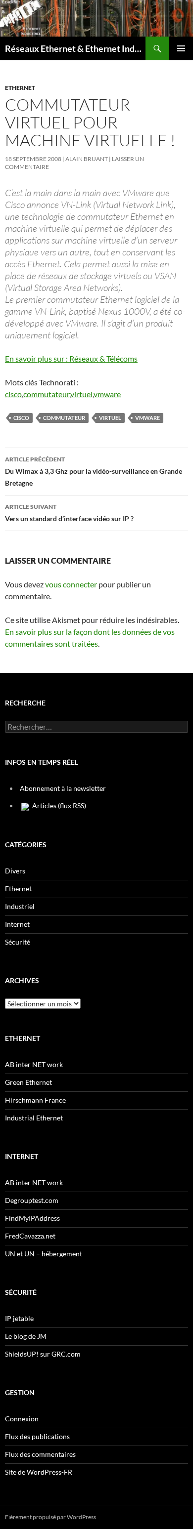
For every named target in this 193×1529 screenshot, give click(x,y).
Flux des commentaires (40, 1454)
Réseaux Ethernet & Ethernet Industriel (75, 48)
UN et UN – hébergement (43, 1253)
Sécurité (17, 942)
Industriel (20, 906)
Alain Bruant (86, 159)
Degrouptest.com (31, 1200)
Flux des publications (37, 1436)
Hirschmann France (35, 1100)
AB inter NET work (34, 1064)
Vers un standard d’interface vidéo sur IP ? (69, 513)
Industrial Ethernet (34, 1118)
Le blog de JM (26, 1336)
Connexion (22, 1418)
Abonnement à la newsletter (63, 788)
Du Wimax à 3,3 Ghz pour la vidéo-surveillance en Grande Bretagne (93, 471)
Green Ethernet (28, 1082)
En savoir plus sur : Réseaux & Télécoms (71, 358)
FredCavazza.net (30, 1236)
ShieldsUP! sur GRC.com (43, 1354)
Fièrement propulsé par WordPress (50, 1517)
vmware (107, 394)
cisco (13, 394)
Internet (17, 924)
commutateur (46, 394)
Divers (15, 871)
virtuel (81, 394)
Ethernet (20, 87)
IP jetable (19, 1318)
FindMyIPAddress (32, 1218)
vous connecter (71, 584)
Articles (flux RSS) (58, 805)
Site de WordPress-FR (38, 1472)
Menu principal (181, 48)
